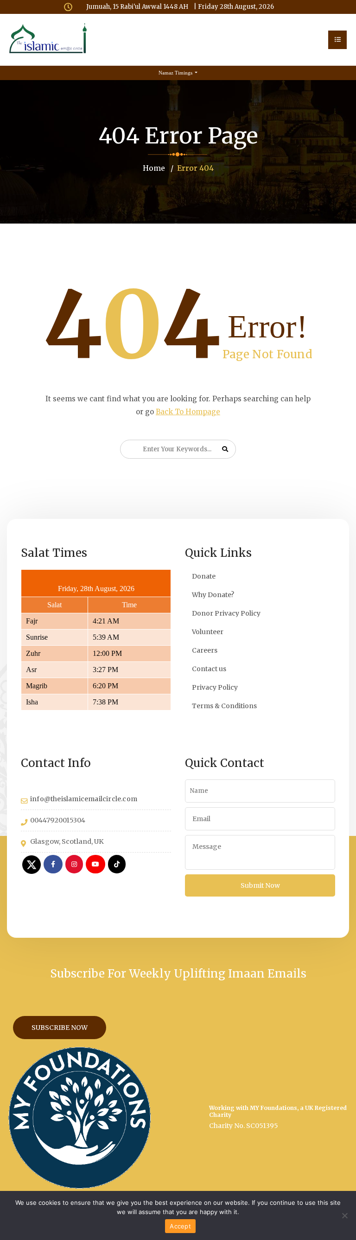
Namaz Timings (176, 72)
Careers (204, 650)
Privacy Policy (215, 687)
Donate (204, 576)
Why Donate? (213, 595)
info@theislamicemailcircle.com (83, 799)
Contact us (209, 669)
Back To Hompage (188, 411)
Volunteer (207, 632)
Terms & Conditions (224, 706)
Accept (180, 1226)
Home (154, 168)
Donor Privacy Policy (226, 613)
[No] (344, 1215)
